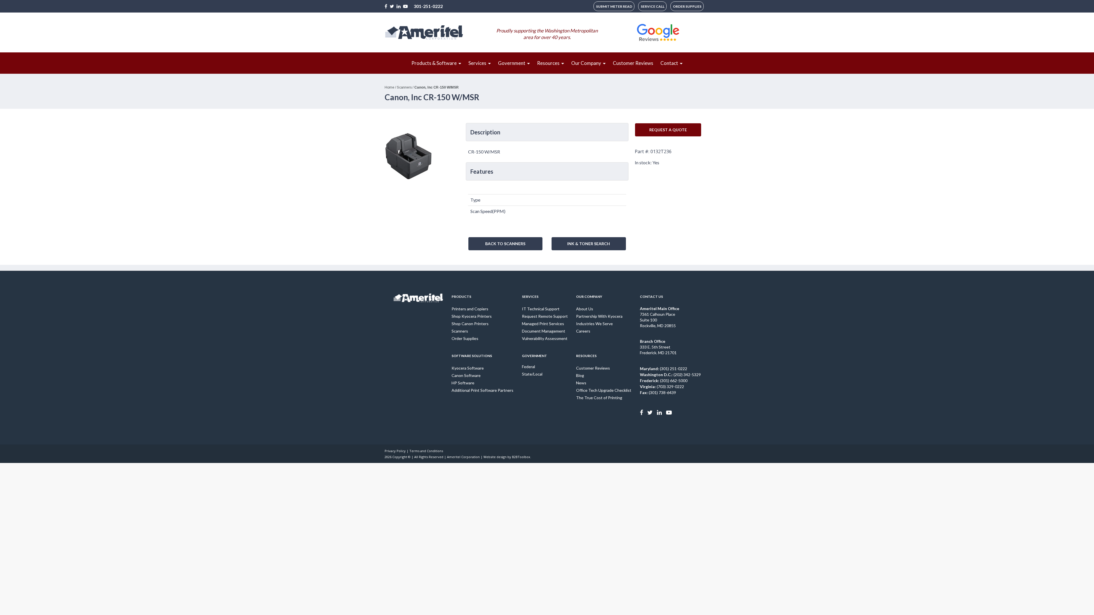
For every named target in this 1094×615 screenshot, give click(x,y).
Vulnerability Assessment (545, 338)
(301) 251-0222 (663, 368)
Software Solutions (472, 356)
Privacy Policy (395, 451)
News (581, 382)
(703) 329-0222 (662, 386)
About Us (584, 308)
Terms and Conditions (426, 451)
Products (461, 296)
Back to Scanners (505, 243)
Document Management (543, 331)
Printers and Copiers (470, 308)
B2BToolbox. (521, 457)
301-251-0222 (428, 6)
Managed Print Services (543, 323)
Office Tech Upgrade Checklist (603, 390)
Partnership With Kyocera (599, 316)
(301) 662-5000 (663, 380)
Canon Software (466, 375)
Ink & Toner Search (588, 243)
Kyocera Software (468, 368)
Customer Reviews (593, 368)
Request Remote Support (545, 316)
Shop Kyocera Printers (472, 316)
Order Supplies (465, 338)
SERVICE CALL (652, 6)
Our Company (589, 296)
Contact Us (651, 296)
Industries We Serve (594, 323)
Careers (583, 331)
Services (530, 296)
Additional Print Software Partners (482, 390)
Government (534, 356)
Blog (580, 375)
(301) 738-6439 (658, 392)
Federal (528, 366)
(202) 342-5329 (670, 374)
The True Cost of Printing (599, 397)
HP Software (463, 382)
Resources (586, 356)
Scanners (460, 331)
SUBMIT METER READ (614, 6)
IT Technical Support (541, 308)
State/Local (532, 374)
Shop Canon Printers (470, 323)
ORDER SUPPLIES (687, 6)
